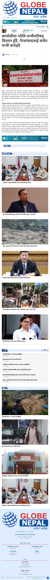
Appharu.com (38, 578)
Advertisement (12, 577)
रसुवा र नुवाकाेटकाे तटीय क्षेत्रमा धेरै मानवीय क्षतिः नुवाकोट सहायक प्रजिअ (20, 246)
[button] (47, 27)
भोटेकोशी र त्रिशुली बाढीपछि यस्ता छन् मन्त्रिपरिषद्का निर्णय (17, 183)
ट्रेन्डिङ (4, 388)
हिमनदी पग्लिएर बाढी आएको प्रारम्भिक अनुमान (14, 341)
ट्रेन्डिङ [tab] (45, 350)
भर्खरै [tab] (5, 350)
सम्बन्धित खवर (7, 153)
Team (7, 577)
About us (3, 578)
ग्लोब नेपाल (8, 54)
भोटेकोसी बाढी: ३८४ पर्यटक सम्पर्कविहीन (12, 354)
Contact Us (21, 578)
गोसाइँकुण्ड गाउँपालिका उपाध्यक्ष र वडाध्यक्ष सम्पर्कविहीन (16, 364)
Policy (17, 577)
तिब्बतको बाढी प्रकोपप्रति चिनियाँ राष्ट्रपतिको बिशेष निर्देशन (16, 278)
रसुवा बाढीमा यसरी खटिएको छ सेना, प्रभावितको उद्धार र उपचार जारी (19, 309)
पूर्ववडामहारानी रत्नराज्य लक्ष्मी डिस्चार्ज (12, 359)
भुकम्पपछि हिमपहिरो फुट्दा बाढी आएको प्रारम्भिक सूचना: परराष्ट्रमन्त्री (19, 214)
